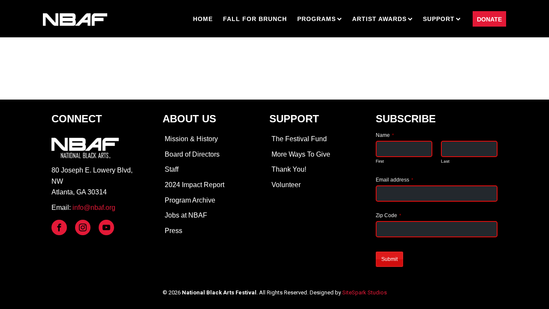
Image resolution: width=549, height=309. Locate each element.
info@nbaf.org (93, 207)
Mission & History (191, 138)
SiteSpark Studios (364, 292)
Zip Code (388, 215)
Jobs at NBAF (186, 215)
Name (385, 135)
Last (445, 161)
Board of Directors (192, 154)
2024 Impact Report (194, 184)
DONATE (489, 19)
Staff (171, 169)
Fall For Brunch (255, 18)
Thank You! (288, 169)
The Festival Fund (299, 138)
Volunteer (286, 184)
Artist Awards (379, 18)
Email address (394, 180)
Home (203, 18)
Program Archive (190, 200)
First (380, 161)
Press (173, 230)
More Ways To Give (300, 154)
